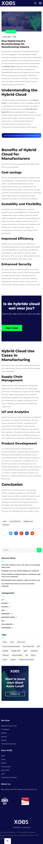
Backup (5, 603)
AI (2, 600)
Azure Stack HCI (15, 521)
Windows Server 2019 (26, 660)
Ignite (25, 651)
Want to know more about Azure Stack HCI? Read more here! (21, 135)
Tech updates (7, 624)
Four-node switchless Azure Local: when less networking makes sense (21, 566)
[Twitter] (11, 533)
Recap (33, 655)
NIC (3, 621)
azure (4, 521)
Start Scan (12, 328)
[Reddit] (32, 533)
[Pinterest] (21, 533)
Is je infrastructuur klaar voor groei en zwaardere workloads (18, 585)
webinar (13, 660)
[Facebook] (16, 533)
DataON (5, 607)
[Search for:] (22, 550)
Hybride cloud (28, 521)
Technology (6, 628)
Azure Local (21, 642)
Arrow (5, 642)
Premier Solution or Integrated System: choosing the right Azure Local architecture (21, 575)
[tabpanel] (11, 801)
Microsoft (10, 31)
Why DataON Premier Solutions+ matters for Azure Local (21, 580)
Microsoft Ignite (8, 617)
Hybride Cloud (9, 66)
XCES (14, 37)
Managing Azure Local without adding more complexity (20, 571)
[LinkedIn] (27, 533)
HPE (3, 610)
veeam (5, 660)
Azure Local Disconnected (11, 646)
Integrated (34, 651)
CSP (38, 646)
